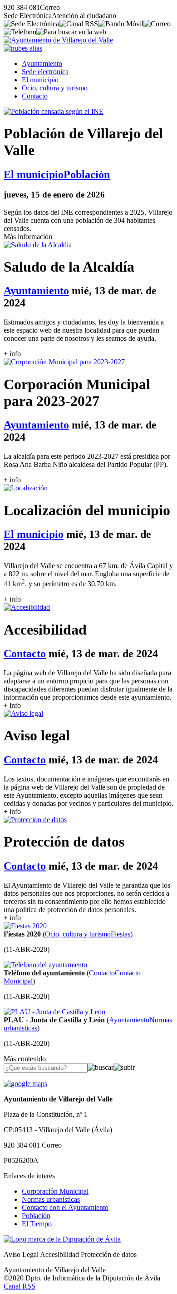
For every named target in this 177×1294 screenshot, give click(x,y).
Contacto (35, 96)
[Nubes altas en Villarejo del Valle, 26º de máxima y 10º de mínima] (23, 48)
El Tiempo (37, 1224)
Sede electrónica (45, 71)
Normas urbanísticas (51, 1199)
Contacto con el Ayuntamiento (65, 1207)
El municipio (40, 80)
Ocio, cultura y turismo (55, 88)
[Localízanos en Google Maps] (25, 1083)
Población (36, 1215)
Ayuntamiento (42, 63)
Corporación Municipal (55, 1191)
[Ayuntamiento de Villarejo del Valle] (58, 40)
